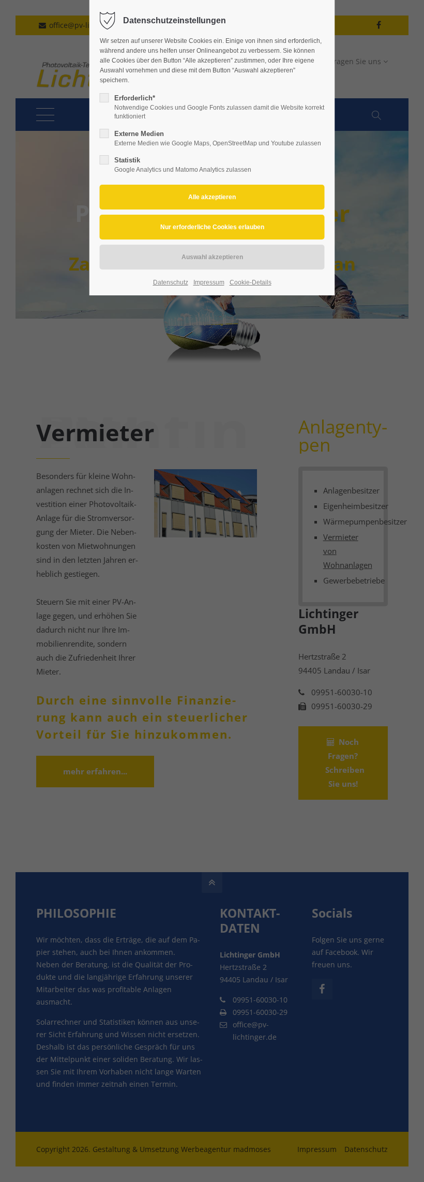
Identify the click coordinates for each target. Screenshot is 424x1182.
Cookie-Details (250, 282)
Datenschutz (170, 282)
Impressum (208, 282)
